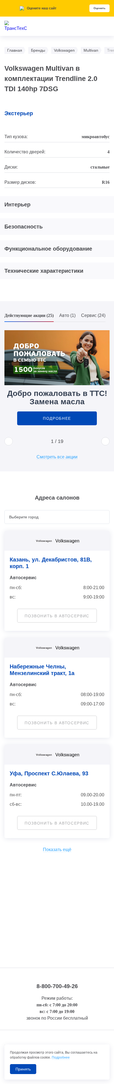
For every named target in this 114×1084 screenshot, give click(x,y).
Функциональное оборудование (48, 249)
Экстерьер (18, 113)
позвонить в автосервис (57, 616)
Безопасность (23, 227)
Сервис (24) (93, 315)
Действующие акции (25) (29, 315)
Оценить (99, 8)
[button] (8, 441)
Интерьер (17, 204)
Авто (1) (67, 315)
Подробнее (57, 418)
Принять (23, 1069)
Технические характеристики (43, 271)
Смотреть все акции (57, 457)
